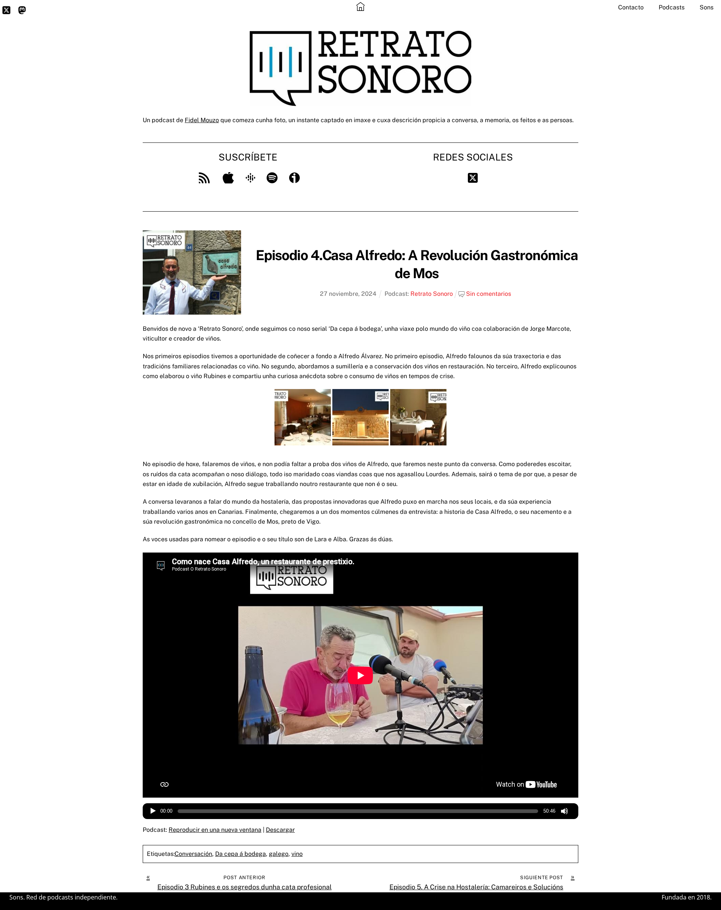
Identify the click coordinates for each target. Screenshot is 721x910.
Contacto (631, 7)
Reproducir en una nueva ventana (215, 829)
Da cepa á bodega (240, 853)
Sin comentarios (488, 293)
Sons (706, 7)
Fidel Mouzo (202, 120)
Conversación (193, 853)
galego (278, 853)
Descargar (280, 829)
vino (297, 853)
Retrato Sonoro (431, 293)
